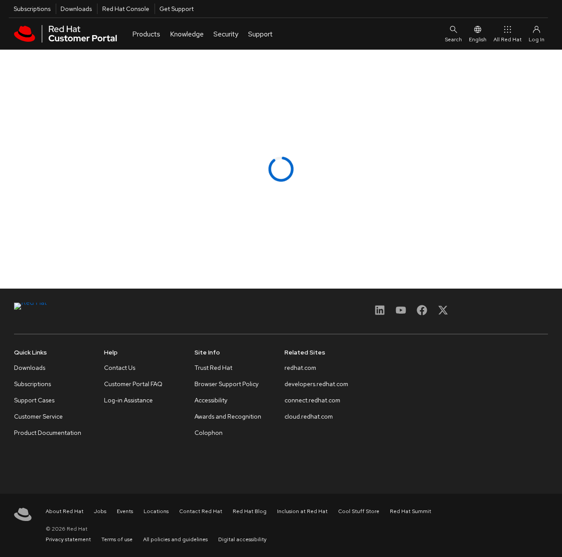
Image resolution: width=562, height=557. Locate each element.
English (477, 39)
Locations (156, 511)
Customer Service (38, 416)
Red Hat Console (125, 9)
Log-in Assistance (128, 400)
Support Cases (34, 400)
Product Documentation (47, 433)
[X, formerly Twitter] (443, 313)
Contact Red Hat (200, 511)
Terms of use (117, 539)
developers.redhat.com (316, 384)
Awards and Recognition (228, 416)
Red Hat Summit (410, 511)
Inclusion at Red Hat (302, 511)
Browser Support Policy (227, 384)
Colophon (209, 433)
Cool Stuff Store (358, 511)
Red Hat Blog (250, 511)
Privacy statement (68, 539)
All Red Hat (508, 39)
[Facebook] (422, 313)
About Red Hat (64, 511)
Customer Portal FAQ (133, 384)
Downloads (76, 9)
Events (125, 511)
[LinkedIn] (380, 313)
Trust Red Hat (213, 368)
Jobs (100, 511)
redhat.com (300, 368)
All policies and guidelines (175, 539)
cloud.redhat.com (309, 416)
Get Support (176, 9)
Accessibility (211, 400)
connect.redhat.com (312, 400)
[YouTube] (401, 313)
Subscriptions (32, 9)
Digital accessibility (242, 539)
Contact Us (119, 368)
